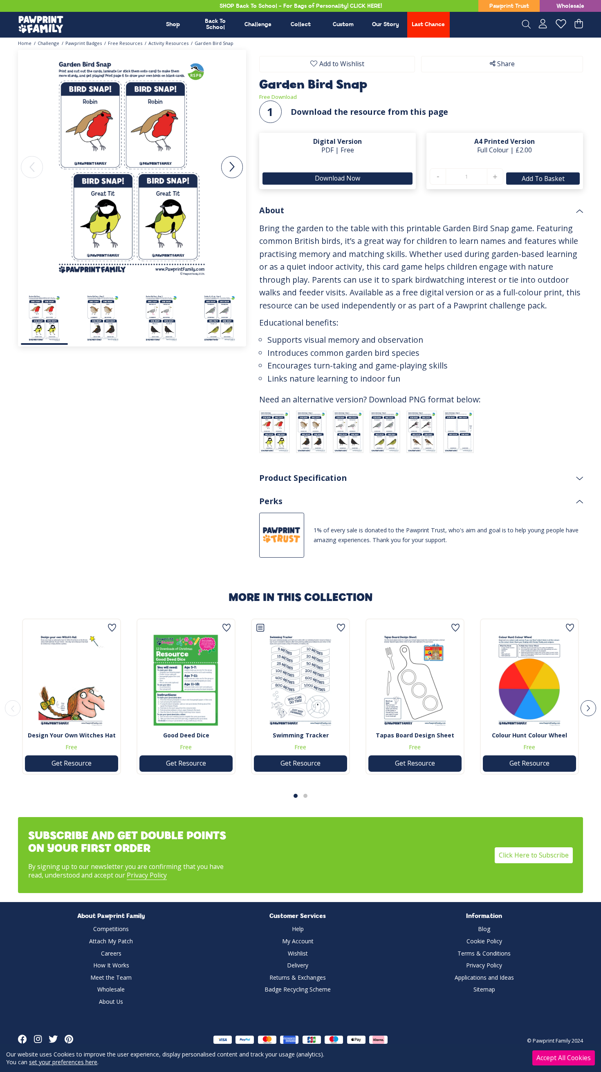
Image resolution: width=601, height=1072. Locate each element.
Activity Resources (168, 43)
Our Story (385, 24)
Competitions (111, 929)
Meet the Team (111, 977)
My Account (298, 941)
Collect (301, 24)
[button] (232, 167)
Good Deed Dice (186, 735)
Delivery (297, 965)
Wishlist (298, 953)
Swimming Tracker (301, 735)
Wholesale (570, 6)
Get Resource (72, 763)
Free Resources (125, 43)
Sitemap (484, 989)
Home (24, 43)
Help (298, 929)
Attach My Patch (111, 941)
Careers (111, 953)
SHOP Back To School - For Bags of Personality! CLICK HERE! (301, 6)
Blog (484, 929)
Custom (343, 24)
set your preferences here (63, 1062)
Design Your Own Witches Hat (72, 735)
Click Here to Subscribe (534, 855)
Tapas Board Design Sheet (415, 735)
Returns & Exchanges (297, 977)
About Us (111, 1001)
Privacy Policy (147, 875)
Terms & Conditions (484, 953)
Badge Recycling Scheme (298, 989)
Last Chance (428, 24)
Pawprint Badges (83, 43)
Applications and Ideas (484, 977)
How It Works (111, 965)
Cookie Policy (484, 941)
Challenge (257, 24)
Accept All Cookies (563, 1057)
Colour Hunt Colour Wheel (529, 735)
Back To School (215, 24)
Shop (173, 24)
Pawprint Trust (509, 6)
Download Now (337, 178)
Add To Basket (542, 178)
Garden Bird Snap (214, 43)
